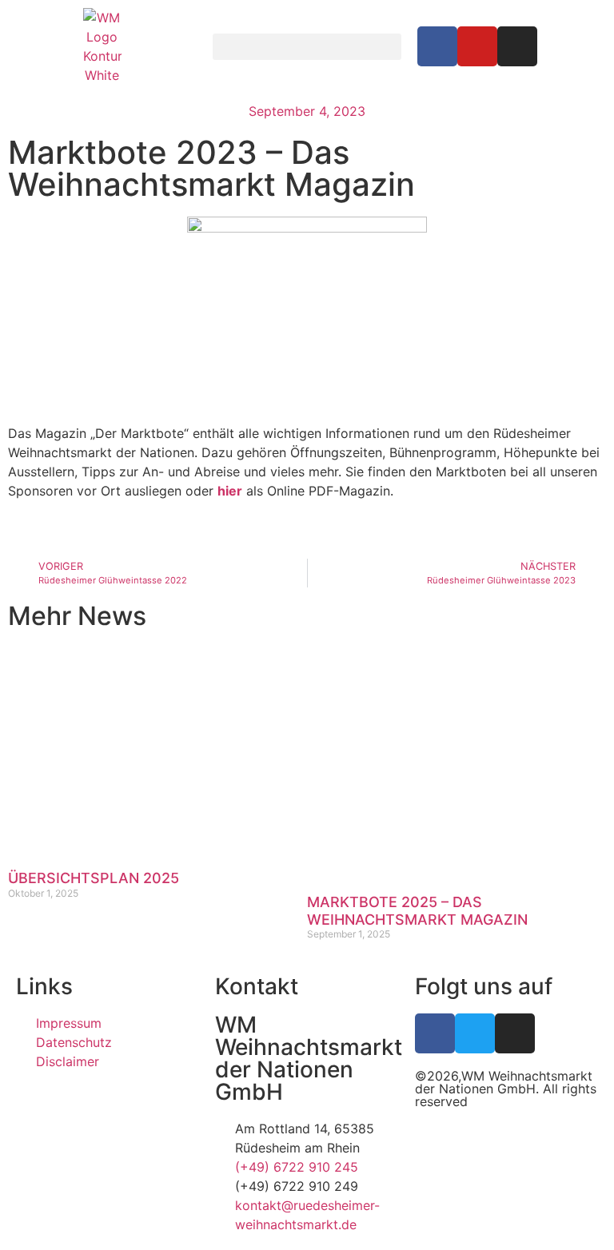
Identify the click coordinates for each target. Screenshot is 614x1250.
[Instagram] (517, 46)
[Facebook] (437, 46)
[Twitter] (475, 1033)
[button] (307, 47)
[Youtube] (477, 46)
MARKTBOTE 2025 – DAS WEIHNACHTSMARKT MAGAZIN (417, 911)
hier (229, 491)
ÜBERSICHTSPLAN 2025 (93, 878)
